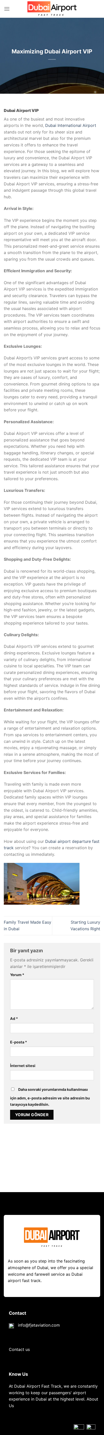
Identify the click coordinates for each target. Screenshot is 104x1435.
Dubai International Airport (70, 125)
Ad (14, 1018)
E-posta (18, 1042)
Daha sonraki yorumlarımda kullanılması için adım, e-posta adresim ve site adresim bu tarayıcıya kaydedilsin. (50, 1097)
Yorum (17, 975)
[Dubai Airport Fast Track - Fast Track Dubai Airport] (52, 9)
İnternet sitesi (22, 1065)
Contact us (19, 1349)
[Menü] (7, 9)
